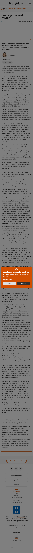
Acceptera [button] (23, 283)
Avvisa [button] (9, 283)
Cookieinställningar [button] (7, 279)
